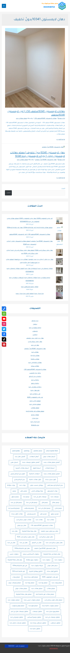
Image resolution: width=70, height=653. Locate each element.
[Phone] (4, 308)
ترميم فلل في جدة (31, 502)
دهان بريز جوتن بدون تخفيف (35, 338)
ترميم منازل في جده (44, 508)
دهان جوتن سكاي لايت (35, 342)
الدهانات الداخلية (34, 474)
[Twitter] (4, 329)
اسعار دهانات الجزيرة (22, 468)
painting (26, 451)
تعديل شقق (55, 514)
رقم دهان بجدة (35, 390)
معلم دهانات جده (36, 588)
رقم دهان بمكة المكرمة (15, 560)
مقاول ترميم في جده (16, 617)
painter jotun (38, 451)
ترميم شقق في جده (35, 328)
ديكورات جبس (14, 554)
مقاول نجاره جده (35, 629)
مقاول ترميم (35, 415)
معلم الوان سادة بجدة (31, 577)
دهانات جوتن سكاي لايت (23, 520)
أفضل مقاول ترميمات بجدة (30, 462)
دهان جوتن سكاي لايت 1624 (26, 537)
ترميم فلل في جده (16, 502)
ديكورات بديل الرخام (35, 376)
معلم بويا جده (43, 583)
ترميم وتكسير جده (14, 508)
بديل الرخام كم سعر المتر (55, 485)
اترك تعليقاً (61, 118)
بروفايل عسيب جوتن (36, 485)
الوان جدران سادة (50, 479)
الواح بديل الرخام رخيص (17, 474)
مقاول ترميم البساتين (34, 617)
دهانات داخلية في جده (35, 363)
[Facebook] (4, 334)
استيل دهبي (14, 462)
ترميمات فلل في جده (40, 497)
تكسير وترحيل (31, 514)
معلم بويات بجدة (35, 401)
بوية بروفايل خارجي (37, 491)
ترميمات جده (55, 497)
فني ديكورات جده (35, 394)
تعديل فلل (43, 514)
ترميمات (35, 331)
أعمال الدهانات (34, 457)
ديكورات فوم (35, 383)
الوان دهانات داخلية (35, 479)
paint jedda (16, 451)
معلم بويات (16, 577)
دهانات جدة (50, 520)
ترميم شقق (15, 497)
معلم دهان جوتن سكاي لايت (53, 600)
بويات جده (22, 485)
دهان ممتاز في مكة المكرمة (51, 554)
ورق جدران (35, 418)
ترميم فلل (45, 502)
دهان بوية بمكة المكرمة (29, 531)
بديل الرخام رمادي (19, 479)
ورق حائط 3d (35, 425)
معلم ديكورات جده (14, 600)
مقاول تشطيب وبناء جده (38, 623)
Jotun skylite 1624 (52, 451)
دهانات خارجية (35, 355)
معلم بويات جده (57, 583)
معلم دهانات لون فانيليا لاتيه (35, 411)
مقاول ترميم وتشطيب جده (29, 287)
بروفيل (35, 324)
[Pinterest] (4, 344)
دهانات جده (35, 352)
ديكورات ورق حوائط (32, 560)
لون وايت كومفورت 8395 (35, 397)
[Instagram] (4, 324)
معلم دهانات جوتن (21, 588)
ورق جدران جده (35, 422)
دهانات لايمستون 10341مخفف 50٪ (35, 369)
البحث (63, 188)
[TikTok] (4, 339)
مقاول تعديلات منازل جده (18, 623)
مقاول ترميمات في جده (52, 617)
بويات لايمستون (52, 491)
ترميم (14, 491)
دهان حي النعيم (36, 543)
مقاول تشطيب (55, 623)
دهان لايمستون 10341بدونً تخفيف (35, 349)
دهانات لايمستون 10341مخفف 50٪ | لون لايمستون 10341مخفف (29, 234)
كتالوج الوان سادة (52, 571)
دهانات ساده (35, 366)
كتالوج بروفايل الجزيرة (36, 571)
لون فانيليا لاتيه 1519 (18, 571)
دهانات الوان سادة (17, 514)
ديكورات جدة (58, 560)
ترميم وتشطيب (29, 508)
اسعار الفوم (37, 468)
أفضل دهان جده (20, 457)
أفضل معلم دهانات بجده (52, 462)
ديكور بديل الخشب (35, 373)
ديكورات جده (35, 380)
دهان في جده (35, 345)
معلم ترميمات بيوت (14, 583)
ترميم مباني (58, 508)
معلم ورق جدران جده (52, 611)
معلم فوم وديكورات (18, 606)
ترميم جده (26, 497)
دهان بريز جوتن (21, 525)
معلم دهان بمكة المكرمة (24, 594)
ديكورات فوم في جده (35, 387)
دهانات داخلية (35, 359)
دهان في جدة (24, 543)
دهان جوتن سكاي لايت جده (54, 543)
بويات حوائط (11, 485)
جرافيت (35, 335)
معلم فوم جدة (33, 606)
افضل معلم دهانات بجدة (52, 474)
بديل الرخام (35, 321)
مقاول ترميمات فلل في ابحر (19, 611)
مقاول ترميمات (37, 611)
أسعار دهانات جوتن (49, 457)
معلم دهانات (35, 408)
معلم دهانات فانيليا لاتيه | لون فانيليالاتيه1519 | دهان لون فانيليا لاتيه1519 (29, 227)
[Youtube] (4, 319)
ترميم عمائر (55, 502)
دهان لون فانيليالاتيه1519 (22, 548)
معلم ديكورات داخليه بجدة (50, 606)
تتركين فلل (23, 491)
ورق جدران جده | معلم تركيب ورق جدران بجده (30, 294)
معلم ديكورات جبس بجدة (32, 600)
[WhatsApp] (4, 313)
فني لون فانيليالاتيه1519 (20, 566)
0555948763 (53, 649)
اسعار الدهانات (49, 468)
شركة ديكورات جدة (37, 566)
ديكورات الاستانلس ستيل (31, 554)
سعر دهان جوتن (52, 566)
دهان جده (15, 531)
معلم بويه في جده (35, 404)
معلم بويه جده (29, 583)
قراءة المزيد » (61, 139)
